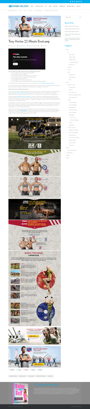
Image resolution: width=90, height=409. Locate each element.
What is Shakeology (74, 120)
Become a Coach (70, 6)
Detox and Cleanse (73, 110)
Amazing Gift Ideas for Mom (72, 31)
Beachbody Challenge (73, 130)
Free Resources (72, 87)
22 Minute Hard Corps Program (24, 96)
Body (67, 82)
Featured (69, 67)
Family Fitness (72, 74)
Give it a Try (72, 117)
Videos (67, 157)
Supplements (71, 125)
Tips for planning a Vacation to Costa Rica (72, 34)
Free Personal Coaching (74, 137)
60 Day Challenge (35, 45)
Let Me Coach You (39, 6)
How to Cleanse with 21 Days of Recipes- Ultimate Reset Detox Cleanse (72, 39)
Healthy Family (72, 57)
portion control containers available (20, 92)
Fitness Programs (72, 112)
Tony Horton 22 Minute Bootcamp (46, 83)
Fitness (69, 69)
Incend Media (75, 406)
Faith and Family (72, 135)
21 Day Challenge (72, 102)
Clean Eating (71, 54)
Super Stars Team (72, 92)
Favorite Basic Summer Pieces (72, 29)
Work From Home (73, 97)
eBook (67, 147)
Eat (46, 6)
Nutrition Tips (72, 64)
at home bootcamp (13, 376)
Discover (55, 6)
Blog (67, 49)
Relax (70, 79)
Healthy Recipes (72, 59)
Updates (68, 155)
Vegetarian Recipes (74, 62)
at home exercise (22, 376)
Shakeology (62, 6)
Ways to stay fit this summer (72, 26)
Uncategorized (69, 152)
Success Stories (72, 142)
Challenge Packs (72, 107)
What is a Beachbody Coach (75, 94)
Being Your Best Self (72, 150)
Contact (78, 6)
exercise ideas (31, 376)
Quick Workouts (72, 77)
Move (50, 6)
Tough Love (71, 145)
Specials (70, 122)
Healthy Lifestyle (72, 140)
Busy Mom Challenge (73, 132)
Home (32, 6)
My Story (71, 89)
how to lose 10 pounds (40, 376)
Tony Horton (50, 376)
